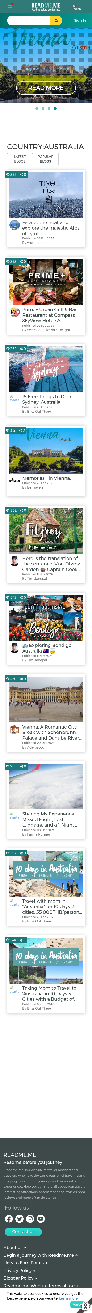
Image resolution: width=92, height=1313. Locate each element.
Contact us (23, 1231)
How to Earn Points (24, 1262)
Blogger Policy (19, 1278)
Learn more (68, 1298)
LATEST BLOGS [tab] (20, 159)
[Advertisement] (46, 1074)
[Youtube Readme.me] (41, 1220)
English (76, 9)
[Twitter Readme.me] (19, 1220)
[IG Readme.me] (30, 1220)
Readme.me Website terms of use (40, 1285)
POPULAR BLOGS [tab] (46, 159)
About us (14, 1247)
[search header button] (56, 20)
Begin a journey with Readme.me (39, 1255)
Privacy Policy (18, 1270)
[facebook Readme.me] (9, 1220)
